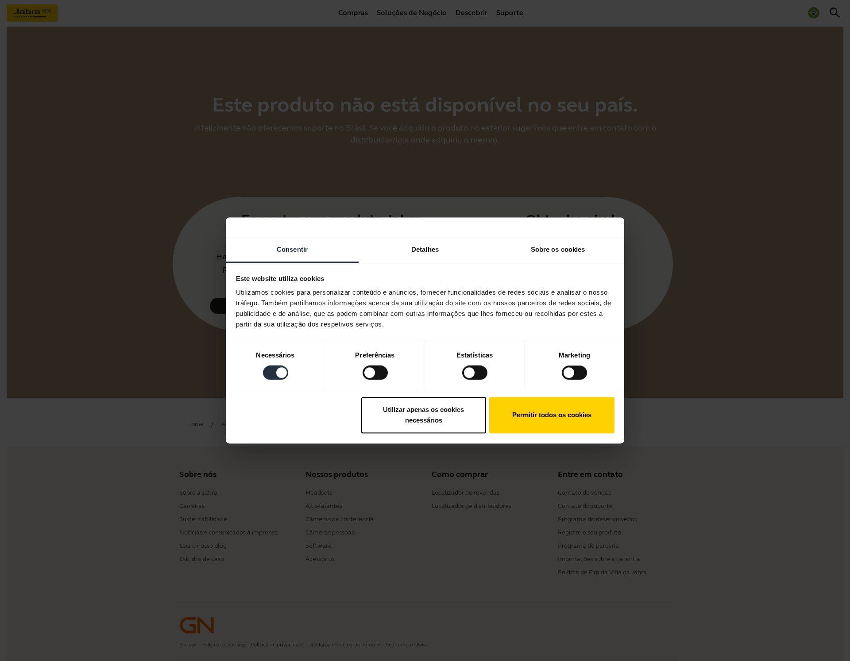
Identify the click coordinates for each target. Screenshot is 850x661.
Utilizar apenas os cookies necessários (423, 415)
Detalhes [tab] (425, 249)
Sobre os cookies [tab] (558, 249)
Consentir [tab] (292, 249)
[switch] (375, 373)
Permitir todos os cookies (551, 415)
